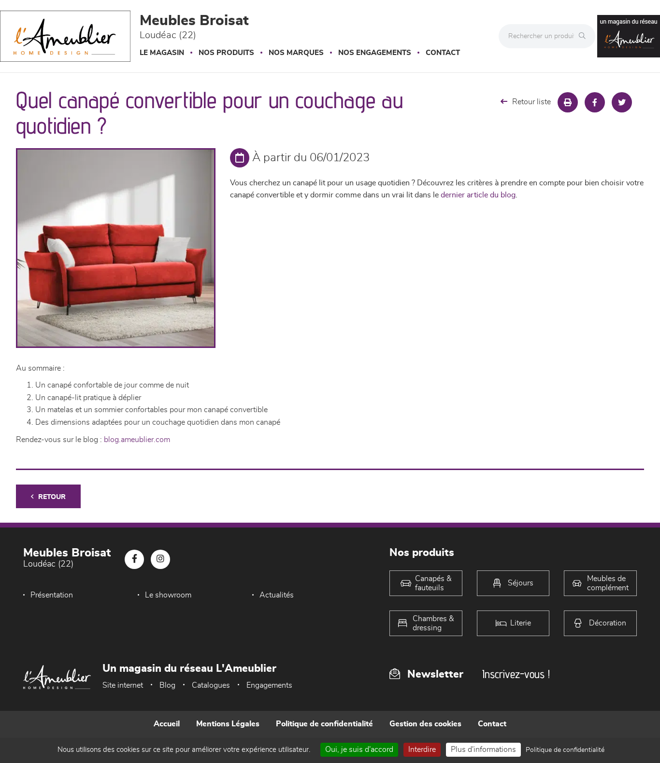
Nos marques (296, 52)
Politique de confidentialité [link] (565, 750)
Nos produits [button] (226, 52)
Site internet (122, 685)
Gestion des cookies (425, 724)
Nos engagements (374, 52)
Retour (52, 497)
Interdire (422, 749)
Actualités (276, 595)
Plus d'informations (483, 749)
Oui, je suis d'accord (359, 749)
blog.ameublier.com (137, 440)
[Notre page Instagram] (160, 559)
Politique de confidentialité (324, 724)
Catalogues (211, 685)
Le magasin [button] (162, 52)
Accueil (167, 724)
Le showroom (168, 595)
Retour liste (531, 102)
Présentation (51, 595)
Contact (443, 52)
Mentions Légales (227, 724)
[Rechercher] (584, 36)
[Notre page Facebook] (134, 559)
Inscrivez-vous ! (516, 674)
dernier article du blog (478, 195)
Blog (167, 685)
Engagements (269, 685)
